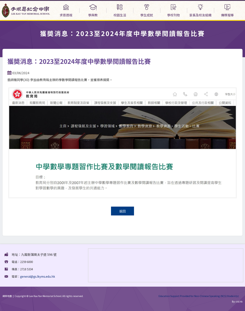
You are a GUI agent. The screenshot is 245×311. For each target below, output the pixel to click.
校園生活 (120, 15)
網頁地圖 (7, 296)
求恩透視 (66, 15)
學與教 (93, 15)
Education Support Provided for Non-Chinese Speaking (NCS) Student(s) (198, 296)
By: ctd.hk (237, 301)
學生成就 (146, 15)
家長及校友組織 (200, 15)
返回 (122, 211)
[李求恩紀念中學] (26, 16)
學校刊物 (173, 15)
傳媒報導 (227, 15)
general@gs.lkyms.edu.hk (37, 276)
